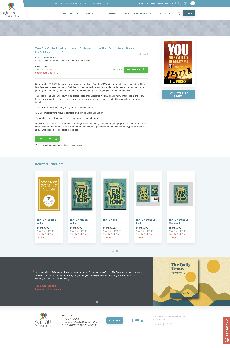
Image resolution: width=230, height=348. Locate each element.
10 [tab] (133, 302)
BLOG (141, 3)
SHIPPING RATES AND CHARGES (78, 325)
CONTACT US (165, 3)
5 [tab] (113, 302)
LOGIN (188, 13)
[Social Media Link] (132, 320)
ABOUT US (67, 315)
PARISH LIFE (92, 13)
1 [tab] (113, 250)
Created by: (157, 324)
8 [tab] (125, 302)
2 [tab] (117, 250)
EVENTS (151, 3)
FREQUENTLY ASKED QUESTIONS (79, 322)
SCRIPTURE (165, 13)
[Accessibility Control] (192, 3)
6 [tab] (117, 302)
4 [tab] (109, 302)
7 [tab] (121, 302)
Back (145, 54)
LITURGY (111, 13)
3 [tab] (105, 302)
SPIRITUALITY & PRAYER (137, 13)
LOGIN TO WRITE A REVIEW (178, 94)
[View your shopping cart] (178, 13)
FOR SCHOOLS (70, 13)
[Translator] (185, 3)
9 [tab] (129, 302)
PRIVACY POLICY (70, 319)
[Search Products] (179, 3)
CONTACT (114, 320)
